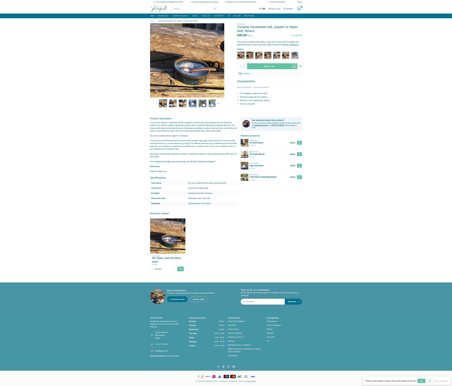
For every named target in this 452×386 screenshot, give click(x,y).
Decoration (218, 16)
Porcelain (206, 16)
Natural (195, 16)
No (430, 381)
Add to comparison (244, 87)
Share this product (261, 87)
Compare (158, 269)
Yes (421, 381)
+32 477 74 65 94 (277, 125)
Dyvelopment (251, 381)
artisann (241, 24)
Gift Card (237, 16)
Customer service (177, 299)
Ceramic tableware (180, 16)
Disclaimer (232, 325)
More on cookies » (441, 381)
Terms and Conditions (236, 321)
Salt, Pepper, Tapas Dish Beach (166, 258)
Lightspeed (232, 381)
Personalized (162, 16)
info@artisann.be (261, 125)
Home (152, 16)
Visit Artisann (249, 16)
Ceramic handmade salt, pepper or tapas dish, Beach (178, 21)
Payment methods (235, 333)
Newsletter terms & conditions (239, 345)
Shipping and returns (236, 337)
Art (229, 16)
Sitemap (231, 341)
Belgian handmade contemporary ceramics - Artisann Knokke (245, 350)
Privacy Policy (233, 329)
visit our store (198, 299)
